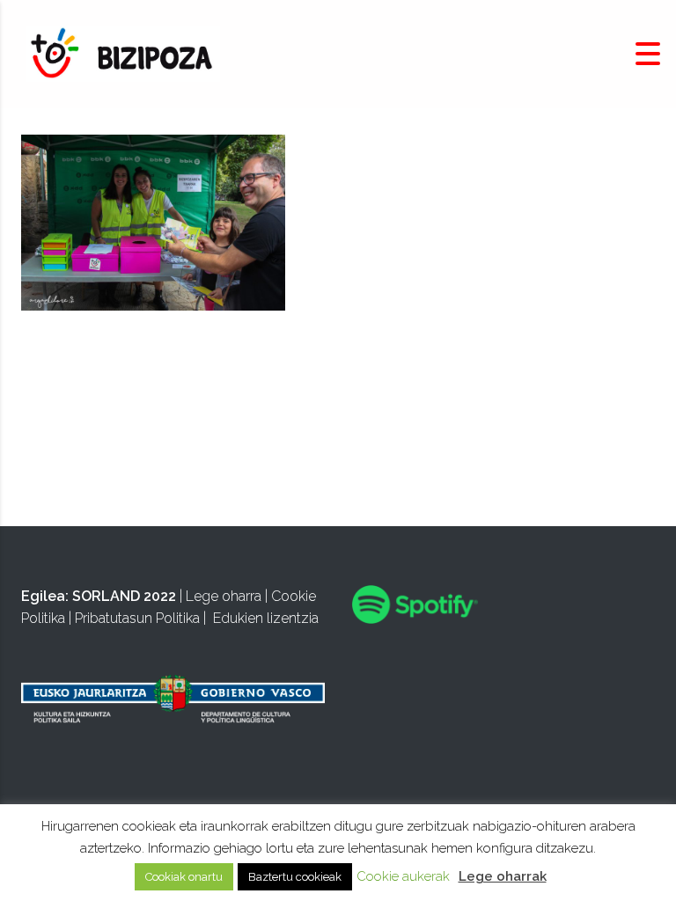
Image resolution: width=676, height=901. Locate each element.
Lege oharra (223, 596)
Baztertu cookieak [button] (295, 876)
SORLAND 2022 (124, 596)
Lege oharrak (503, 876)
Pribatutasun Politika (137, 618)
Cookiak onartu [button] (184, 876)
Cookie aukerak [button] (403, 876)
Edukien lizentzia (266, 618)
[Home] (123, 53)
